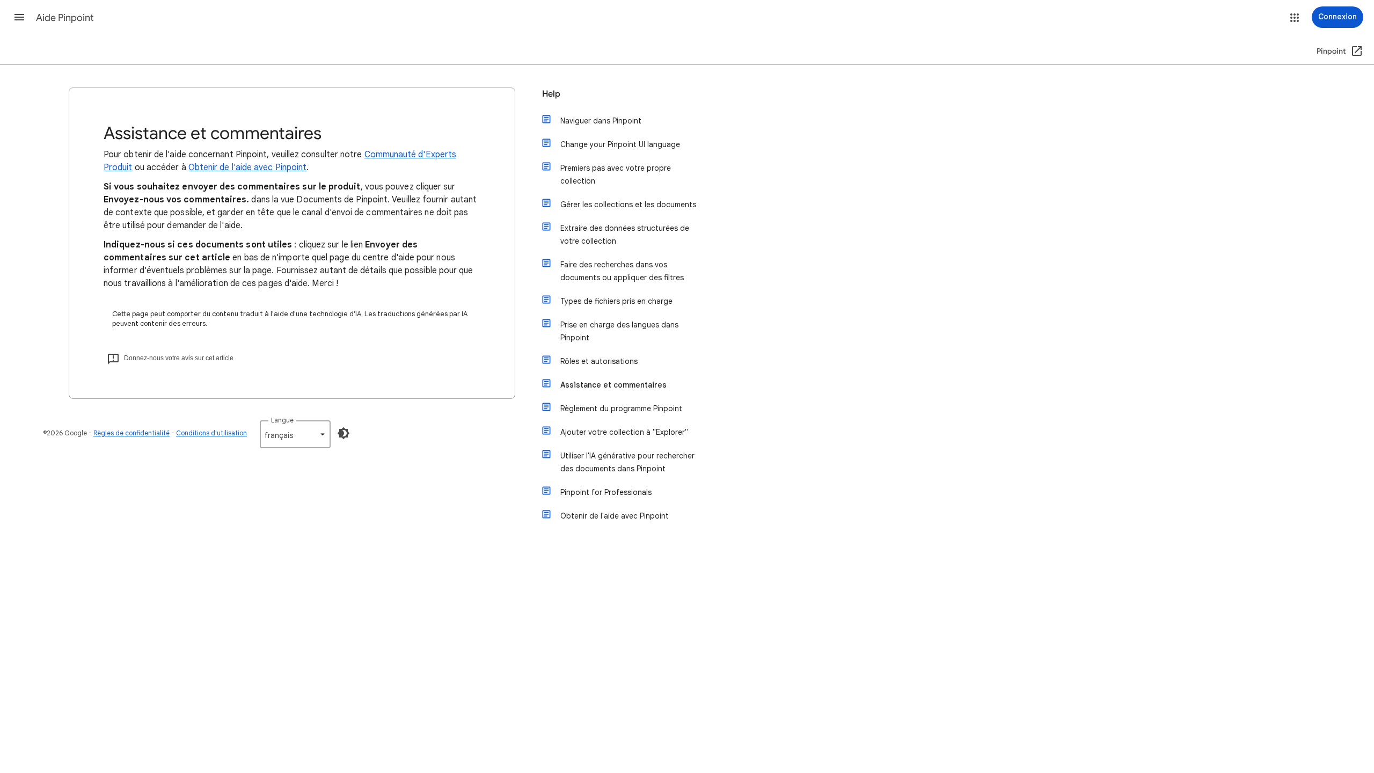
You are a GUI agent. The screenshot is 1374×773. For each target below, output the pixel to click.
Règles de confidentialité (131, 433)
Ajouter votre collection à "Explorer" (624, 432)
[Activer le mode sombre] (343, 433)
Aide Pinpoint (65, 18)
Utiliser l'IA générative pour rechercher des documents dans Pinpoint (627, 462)
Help (551, 94)
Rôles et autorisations (599, 361)
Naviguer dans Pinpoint (600, 121)
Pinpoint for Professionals (606, 492)
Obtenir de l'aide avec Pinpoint (247, 167)
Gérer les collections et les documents (628, 204)
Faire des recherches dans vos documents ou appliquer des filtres (622, 271)
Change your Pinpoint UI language (620, 144)
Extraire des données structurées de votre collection (624, 234)
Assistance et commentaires (613, 385)
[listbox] (295, 434)
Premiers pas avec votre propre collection (615, 174)
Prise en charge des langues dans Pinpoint (619, 331)
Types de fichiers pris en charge (616, 301)
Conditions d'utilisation (211, 433)
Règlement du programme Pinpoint (621, 408)
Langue (282, 420)
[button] (19, 17)
